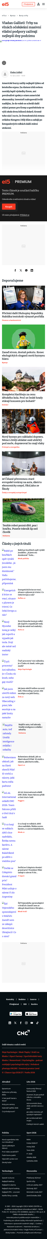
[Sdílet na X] (21, 270)
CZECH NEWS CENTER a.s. (32, 1206)
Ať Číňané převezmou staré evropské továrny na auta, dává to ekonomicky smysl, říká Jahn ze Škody (22, 483)
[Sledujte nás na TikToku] (37, 1023)
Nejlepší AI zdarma (9, 1185)
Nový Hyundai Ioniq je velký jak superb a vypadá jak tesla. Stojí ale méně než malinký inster (30, 624)
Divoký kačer (7, 1162)
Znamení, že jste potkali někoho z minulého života (35, 1097)
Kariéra (34, 1004)
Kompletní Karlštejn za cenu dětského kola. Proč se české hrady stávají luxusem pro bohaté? (22, 398)
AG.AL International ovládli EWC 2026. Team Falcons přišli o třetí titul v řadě (31, 794)
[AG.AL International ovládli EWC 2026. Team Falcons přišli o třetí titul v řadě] (9, 805)
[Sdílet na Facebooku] (15, 270)
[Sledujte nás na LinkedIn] (10, 1023)
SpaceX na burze (8, 1178)
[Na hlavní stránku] (5, 4)
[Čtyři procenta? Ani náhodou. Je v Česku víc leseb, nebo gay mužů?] (9, 672)
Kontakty (10, 999)
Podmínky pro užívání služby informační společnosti (23, 1220)
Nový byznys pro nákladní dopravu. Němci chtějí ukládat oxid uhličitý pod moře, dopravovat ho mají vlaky (23, 440)
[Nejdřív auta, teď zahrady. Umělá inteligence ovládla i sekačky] (10, 737)
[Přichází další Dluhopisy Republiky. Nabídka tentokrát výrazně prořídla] (23, 298)
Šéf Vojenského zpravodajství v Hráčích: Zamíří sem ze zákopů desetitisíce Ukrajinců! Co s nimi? (31, 905)
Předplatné (14, 1004)
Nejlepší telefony (8, 1181)
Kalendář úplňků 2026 (10, 1108)
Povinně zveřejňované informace (29, 1233)
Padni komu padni (9, 1155)
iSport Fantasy (16, 1056)
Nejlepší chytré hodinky (11, 1188)
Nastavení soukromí (14, 1226)
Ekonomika (32, 1171)
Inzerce (33, 999)
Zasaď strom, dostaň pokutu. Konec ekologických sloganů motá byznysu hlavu (23, 355)
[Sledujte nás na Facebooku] (21, 1023)
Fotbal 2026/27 (32, 1143)
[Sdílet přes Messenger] (26, 270)
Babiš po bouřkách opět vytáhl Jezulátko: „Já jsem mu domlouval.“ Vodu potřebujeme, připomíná (31, 552)
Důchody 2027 (32, 1188)
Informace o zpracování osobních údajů (19, 1223)
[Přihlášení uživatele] (38, 4)
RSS (25, 1004)
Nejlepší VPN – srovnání (11, 1192)
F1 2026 (29, 1154)
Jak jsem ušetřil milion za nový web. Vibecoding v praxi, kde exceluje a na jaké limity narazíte (31, 691)
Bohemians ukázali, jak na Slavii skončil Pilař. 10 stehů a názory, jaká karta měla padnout (31, 759)
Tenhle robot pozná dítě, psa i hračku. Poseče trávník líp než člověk (20, 529)
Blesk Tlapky (24, 1052)
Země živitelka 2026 (34, 1195)
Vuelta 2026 (30, 1072)
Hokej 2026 (31, 1146)
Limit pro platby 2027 (34, 1185)
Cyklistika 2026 (32, 1161)
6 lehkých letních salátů (35, 1124)
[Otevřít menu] (43, 4)
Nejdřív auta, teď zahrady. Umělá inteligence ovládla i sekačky (30, 727)
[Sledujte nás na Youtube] (32, 1023)
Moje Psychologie (9, 1052)
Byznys (12, 15)
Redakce (22, 999)
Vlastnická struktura (31, 1226)
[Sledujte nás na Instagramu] (26, 1023)
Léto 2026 (31, 1082)
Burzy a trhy (23, 15)
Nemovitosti (15, 1060)
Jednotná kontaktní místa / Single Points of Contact (23, 1229)
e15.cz (4, 15)
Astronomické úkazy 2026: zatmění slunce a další (35, 1106)
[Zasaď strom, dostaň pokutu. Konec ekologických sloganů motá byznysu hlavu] (23, 337)
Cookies (38, 1223)
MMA (29, 1139)
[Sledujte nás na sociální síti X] (15, 1023)
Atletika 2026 (31, 1157)
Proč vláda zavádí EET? (10, 1152)
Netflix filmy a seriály (10, 1195)
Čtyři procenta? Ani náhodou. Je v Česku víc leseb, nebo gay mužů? (31, 663)
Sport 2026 (31, 1133)
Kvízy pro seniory (8, 1104)
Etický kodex (10, 1233)
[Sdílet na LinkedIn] (32, 270)
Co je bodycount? (8, 1111)
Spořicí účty (31, 1181)
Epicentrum (6, 1088)
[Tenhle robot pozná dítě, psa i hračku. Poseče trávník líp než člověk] (23, 510)
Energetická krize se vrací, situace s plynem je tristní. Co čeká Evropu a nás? (31, 592)
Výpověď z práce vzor (10, 1159)
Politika (5, 1133)
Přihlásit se (24, 215)
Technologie (7, 1171)
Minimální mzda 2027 (34, 1192)
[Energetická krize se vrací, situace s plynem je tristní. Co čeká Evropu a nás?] (9, 602)
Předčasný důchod (33, 1178)
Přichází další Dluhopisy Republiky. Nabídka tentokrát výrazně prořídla (23, 315)
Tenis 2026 (30, 1150)
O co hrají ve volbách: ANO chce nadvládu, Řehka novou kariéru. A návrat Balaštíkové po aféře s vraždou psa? (31, 826)
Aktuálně (6, 1082)
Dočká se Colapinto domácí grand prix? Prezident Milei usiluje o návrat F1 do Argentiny (30, 870)
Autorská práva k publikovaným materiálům (22, 1217)
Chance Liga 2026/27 (14, 1072)
